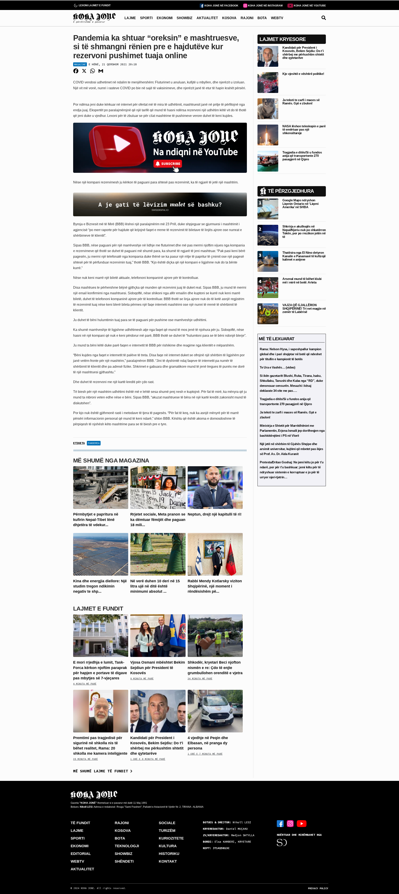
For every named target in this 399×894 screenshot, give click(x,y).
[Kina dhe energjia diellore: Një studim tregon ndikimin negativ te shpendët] (100, 554)
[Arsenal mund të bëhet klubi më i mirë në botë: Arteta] (267, 287)
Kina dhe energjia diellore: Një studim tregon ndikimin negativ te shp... (100, 586)
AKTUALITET (207, 18)
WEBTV (277, 18)
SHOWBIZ (184, 18)
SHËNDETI (124, 861)
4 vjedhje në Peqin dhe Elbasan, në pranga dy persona (208, 743)
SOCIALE (167, 823)
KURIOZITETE (171, 838)
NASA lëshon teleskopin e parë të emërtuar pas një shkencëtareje (303, 129)
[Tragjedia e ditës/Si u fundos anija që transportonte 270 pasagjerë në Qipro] (267, 161)
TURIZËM (167, 830)
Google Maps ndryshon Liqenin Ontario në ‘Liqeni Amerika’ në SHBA (300, 203)
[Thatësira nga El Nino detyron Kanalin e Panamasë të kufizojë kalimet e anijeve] (267, 261)
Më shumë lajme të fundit (101, 771)
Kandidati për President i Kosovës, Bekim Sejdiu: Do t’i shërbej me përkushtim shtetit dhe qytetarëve (303, 53)
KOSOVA (229, 18)
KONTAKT (168, 861)
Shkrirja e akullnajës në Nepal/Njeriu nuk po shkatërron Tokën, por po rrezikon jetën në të (304, 232)
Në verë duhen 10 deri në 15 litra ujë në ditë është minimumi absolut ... (155, 586)
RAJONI (247, 18)
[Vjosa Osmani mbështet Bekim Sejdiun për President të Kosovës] (157, 635)
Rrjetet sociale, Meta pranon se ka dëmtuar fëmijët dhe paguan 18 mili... (157, 519)
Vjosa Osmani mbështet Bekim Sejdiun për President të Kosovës (157, 667)
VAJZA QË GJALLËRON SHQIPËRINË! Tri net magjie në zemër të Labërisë (304, 308)
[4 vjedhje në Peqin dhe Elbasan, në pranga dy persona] (215, 710)
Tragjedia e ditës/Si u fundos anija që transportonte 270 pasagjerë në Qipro (302, 156)
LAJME (130, 18)
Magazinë (80, 64)
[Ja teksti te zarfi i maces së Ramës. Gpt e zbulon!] (267, 108)
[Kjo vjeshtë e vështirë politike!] (267, 82)
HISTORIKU (169, 854)
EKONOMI (164, 18)
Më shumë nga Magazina (111, 460)
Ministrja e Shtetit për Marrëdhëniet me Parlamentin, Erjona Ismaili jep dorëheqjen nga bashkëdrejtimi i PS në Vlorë (292, 430)
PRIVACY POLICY (318, 888)
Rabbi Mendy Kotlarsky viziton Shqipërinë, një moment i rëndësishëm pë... (215, 586)
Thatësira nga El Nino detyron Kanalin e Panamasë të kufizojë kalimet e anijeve (304, 256)
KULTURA (168, 846)
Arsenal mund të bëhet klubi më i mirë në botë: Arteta (301, 280)
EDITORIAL (81, 854)
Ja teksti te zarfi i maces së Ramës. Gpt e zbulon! (300, 101)
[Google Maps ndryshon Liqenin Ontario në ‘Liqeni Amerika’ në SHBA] (267, 208)
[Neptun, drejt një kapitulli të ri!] (215, 487)
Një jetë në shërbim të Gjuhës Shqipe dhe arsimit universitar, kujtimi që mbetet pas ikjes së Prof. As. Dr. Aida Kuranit (291, 449)
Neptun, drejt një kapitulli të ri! (214, 514)
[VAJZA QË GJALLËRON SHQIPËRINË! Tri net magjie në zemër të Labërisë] (267, 313)
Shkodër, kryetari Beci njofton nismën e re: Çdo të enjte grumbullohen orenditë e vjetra (215, 667)
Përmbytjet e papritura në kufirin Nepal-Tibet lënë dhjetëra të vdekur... (95, 519)
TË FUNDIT (80, 823)
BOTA (262, 18)
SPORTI (146, 18)
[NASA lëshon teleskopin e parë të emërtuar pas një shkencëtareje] (267, 134)
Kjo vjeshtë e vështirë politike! (303, 73)
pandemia (94, 443)
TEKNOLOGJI (127, 846)
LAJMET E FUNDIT (98, 608)
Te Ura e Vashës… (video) (277, 367)
